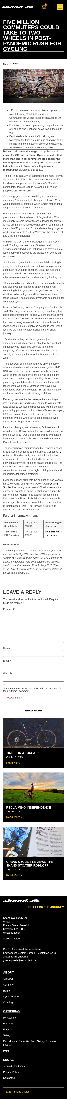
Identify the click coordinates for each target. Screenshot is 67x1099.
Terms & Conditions (14, 1066)
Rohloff (7, 990)
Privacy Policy (11, 1072)
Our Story (8, 984)
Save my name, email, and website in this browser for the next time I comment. (32, 689)
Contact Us (9, 1078)
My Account (9, 1017)
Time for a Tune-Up (22, 753)
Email (7, 661)
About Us (8, 979)
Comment (9, 609)
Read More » (14, 762)
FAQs (6, 1029)
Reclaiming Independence (28, 807)
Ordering (8, 1002)
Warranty (8, 1023)
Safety (6, 1035)
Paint (6, 1051)
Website (7, 673)
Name (7, 648)
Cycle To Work (11, 996)
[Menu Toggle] (60, 7)
